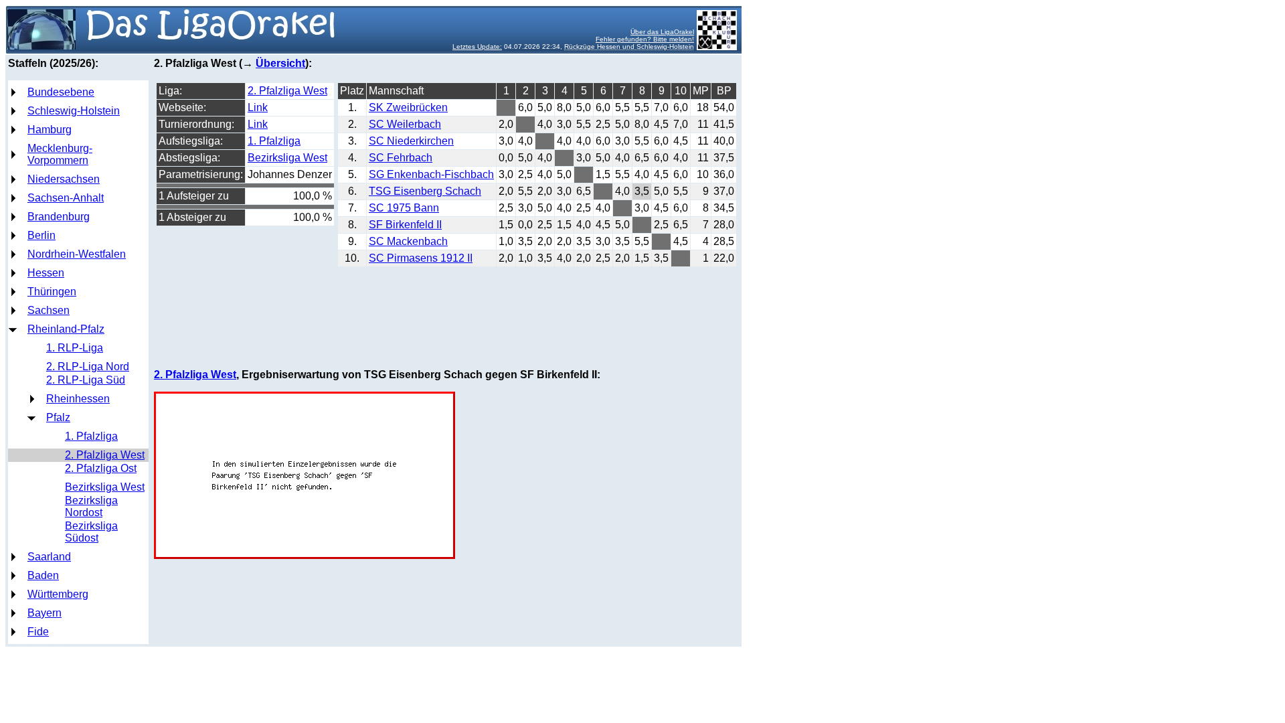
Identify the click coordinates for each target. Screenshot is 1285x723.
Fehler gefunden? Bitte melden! (645, 39)
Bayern (44, 613)
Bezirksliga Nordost (91, 506)
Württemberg (57, 594)
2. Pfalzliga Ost (101, 468)
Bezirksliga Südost (91, 532)
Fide (38, 631)
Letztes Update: (477, 46)
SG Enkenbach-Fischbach (431, 174)
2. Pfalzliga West (105, 455)
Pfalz (58, 417)
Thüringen (51, 291)
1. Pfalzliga (91, 436)
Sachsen (48, 310)
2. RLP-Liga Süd (85, 380)
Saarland (49, 556)
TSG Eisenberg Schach (425, 191)
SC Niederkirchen (411, 141)
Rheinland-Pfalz (65, 329)
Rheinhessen (78, 398)
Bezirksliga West (105, 487)
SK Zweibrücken (408, 107)
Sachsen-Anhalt (65, 198)
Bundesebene (60, 92)
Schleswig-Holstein (73, 110)
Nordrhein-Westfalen (76, 254)
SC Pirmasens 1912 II (421, 258)
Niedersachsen (63, 179)
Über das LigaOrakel (662, 31)
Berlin (41, 235)
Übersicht (280, 63)
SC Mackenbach (408, 241)
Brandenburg (58, 216)
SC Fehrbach (400, 157)
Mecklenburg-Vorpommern (59, 154)
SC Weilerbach (405, 124)
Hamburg (49, 129)
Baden (43, 575)
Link (258, 107)
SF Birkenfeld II (405, 224)
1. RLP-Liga (74, 347)
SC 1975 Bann (404, 208)
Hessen (45, 272)
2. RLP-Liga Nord (87, 366)
